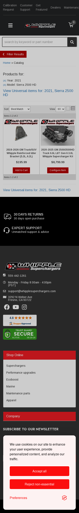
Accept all (39, 471)
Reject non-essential (39, 484)
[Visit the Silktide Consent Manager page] (64, 498)
